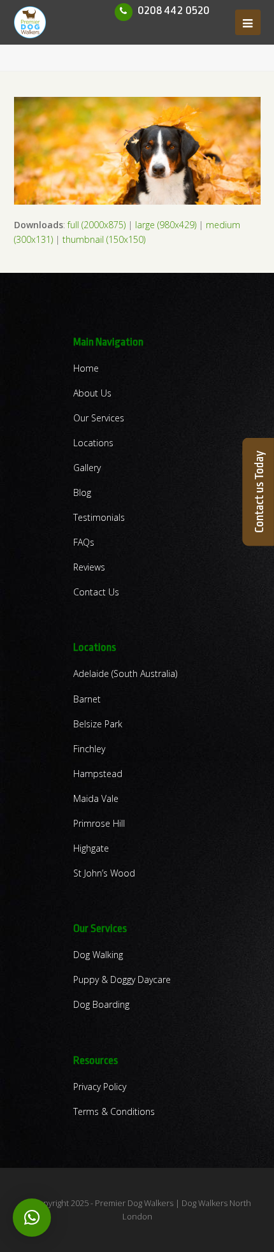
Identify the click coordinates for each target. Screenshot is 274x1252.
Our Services (98, 418)
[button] (32, 1217)
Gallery (87, 468)
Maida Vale (96, 798)
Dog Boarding (101, 1004)
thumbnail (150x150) (103, 239)
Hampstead (97, 774)
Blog (82, 492)
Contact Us (96, 592)
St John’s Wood (104, 873)
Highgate (91, 848)
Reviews (89, 567)
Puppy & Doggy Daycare (122, 979)
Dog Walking (98, 955)
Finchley (89, 749)
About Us (92, 393)
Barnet (87, 699)
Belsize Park (97, 724)
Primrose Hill (99, 823)
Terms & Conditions (114, 1111)
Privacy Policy (99, 1087)
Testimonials (99, 517)
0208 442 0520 (174, 10)
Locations (93, 443)
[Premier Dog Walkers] (30, 21)
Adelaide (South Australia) (125, 673)
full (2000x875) (97, 225)
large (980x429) (165, 225)
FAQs (83, 542)
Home (86, 368)
